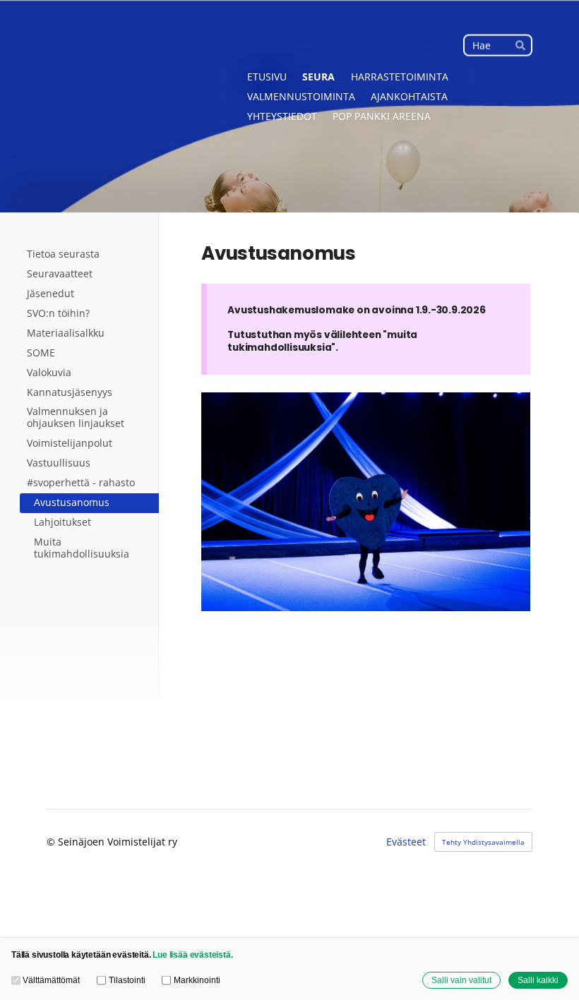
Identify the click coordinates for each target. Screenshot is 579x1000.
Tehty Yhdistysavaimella (483, 842)
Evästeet (406, 842)
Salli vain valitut (461, 979)
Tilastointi (127, 979)
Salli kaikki (538, 979)
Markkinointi (197, 979)
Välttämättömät (51, 979)
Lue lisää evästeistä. (192, 954)
